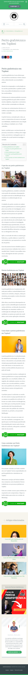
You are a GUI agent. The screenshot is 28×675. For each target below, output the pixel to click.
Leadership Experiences (7, 666)
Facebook (7, 670)
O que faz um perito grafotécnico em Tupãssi (13, 149)
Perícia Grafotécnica (8, 51)
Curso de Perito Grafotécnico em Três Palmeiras (14, 577)
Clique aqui (13, 6)
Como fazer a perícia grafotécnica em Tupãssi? (13, 154)
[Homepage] (14, 16)
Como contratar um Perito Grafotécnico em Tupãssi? (15, 158)
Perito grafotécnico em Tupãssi (11, 147)
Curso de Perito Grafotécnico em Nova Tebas (14, 558)
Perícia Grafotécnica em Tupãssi (12, 152)
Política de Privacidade (18, 670)
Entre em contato (13, 652)
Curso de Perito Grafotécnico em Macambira (14, 540)
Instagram (12, 670)
